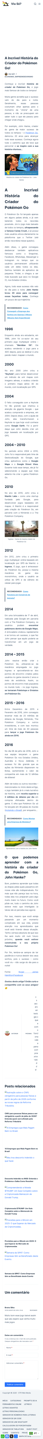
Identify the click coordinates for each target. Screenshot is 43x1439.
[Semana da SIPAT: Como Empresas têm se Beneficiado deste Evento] (21, 1260)
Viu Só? (16, 3)
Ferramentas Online (12, 1404)
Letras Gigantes (10, 1408)
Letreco (28, 1404)
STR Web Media (24, 1393)
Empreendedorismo (24, 77)
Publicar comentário (15, 1384)
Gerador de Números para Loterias (19, 1415)
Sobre (5, 1433)
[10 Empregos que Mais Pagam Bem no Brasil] (21, 1135)
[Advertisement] (21, 30)
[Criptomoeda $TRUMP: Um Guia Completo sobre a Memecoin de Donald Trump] (21, 1195)
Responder (33, 1310)
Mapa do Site (25, 1436)
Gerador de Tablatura (13, 1429)
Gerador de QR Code (12, 1418)
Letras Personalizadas (13, 1411)
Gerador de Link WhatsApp (15, 1422)
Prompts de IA (30, 1401)
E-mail (9, 1355)
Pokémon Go (31, 133)
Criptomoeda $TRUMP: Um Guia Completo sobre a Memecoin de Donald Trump (18, 1211)
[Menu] (39, 4)
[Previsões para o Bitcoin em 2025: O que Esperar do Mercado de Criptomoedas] (21, 1227)
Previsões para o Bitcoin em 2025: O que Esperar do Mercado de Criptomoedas (20, 1244)
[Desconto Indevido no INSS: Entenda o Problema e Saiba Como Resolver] (21, 1165)
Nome (9, 1348)
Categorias (15, 1401)
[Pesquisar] (35, 4)
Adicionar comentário (15, 1363)
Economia (9, 77)
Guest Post (32, 1429)
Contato (15, 1433)
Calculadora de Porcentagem (17, 1426)
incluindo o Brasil (13, 810)
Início (5, 1401)
